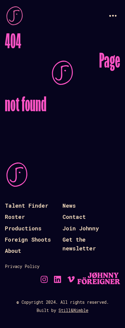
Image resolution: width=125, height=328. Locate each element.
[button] (113, 15)
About (13, 250)
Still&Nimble (73, 310)
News (69, 205)
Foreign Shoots (28, 239)
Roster (15, 216)
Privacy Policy (22, 266)
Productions (23, 228)
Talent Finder (26, 205)
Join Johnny (80, 228)
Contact (74, 216)
